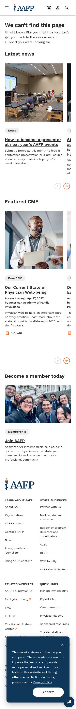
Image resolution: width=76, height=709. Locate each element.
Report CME (48, 599)
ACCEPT (48, 692)
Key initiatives (14, 515)
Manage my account (54, 590)
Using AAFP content (18, 560)
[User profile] (57, 7)
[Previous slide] (57, 186)
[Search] (66, 7)
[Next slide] (66, 186)
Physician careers (51, 615)
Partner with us (50, 506)
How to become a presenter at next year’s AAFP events (33, 142)
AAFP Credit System (53, 569)
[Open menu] (6, 7)
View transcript (50, 607)
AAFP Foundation (17, 590)
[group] (34, 114)
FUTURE (10, 616)
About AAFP (13, 506)
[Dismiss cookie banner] (62, 644)
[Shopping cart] (48, 7)
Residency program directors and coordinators (53, 532)
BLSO (44, 552)
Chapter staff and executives (52, 634)
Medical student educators (51, 517)
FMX (8, 607)
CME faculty (48, 561)
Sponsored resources (54, 624)
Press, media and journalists (16, 550)
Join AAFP (15, 440)
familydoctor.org (16, 599)
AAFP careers (14, 523)
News (8, 540)
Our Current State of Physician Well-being (25, 290)
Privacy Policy (42, 682)
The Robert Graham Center (18, 626)
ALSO (43, 544)
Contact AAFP (14, 531)
